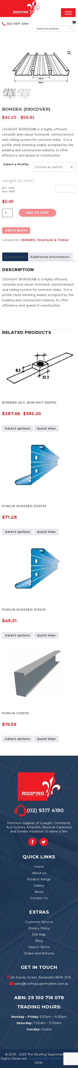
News (39, 892)
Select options (17, 428)
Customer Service (39, 922)
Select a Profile (15, 164)
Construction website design (50, 1058)
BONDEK (28, 240)
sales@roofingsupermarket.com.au (42, 984)
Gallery (39, 885)
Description (15, 257)
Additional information (49, 257)
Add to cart (37, 212)
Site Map (39, 934)
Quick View (46, 428)
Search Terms (39, 947)
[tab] (14, 257)
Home (39, 867)
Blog (39, 941)
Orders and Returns (39, 953)
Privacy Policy (39, 928)
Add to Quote (16, 230)
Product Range (39, 879)
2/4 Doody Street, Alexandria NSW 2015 (40, 977)
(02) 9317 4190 (17, 23)
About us (39, 873)
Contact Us (39, 898)
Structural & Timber (53, 240)
